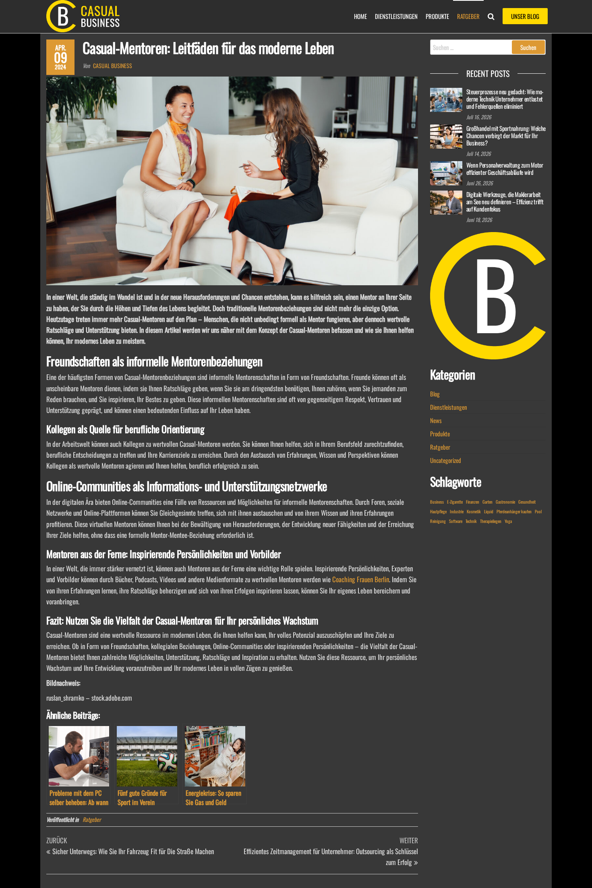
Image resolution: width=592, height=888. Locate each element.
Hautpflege (438, 511)
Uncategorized (445, 460)
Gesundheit (527, 501)
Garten (487, 501)
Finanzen (472, 501)
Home (360, 16)
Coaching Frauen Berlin (360, 579)
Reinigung (438, 521)
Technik (471, 521)
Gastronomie (505, 501)
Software (455, 521)
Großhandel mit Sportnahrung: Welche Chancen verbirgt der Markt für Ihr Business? (506, 135)
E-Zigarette (455, 501)
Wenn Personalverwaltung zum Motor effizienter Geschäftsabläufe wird (504, 168)
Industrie (457, 511)
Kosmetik (474, 511)
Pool (538, 511)
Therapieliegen (490, 521)
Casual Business (112, 65)
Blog (435, 393)
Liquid (488, 511)
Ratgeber (468, 16)
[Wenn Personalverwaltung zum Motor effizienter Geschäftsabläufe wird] (446, 172)
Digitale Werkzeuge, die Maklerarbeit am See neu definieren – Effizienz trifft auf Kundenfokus (505, 201)
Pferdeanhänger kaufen (514, 511)
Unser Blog (525, 16)
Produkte (437, 16)
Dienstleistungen (396, 16)
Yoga (508, 521)
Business (437, 501)
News (436, 420)
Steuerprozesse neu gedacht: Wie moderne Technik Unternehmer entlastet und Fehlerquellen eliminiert (505, 98)
